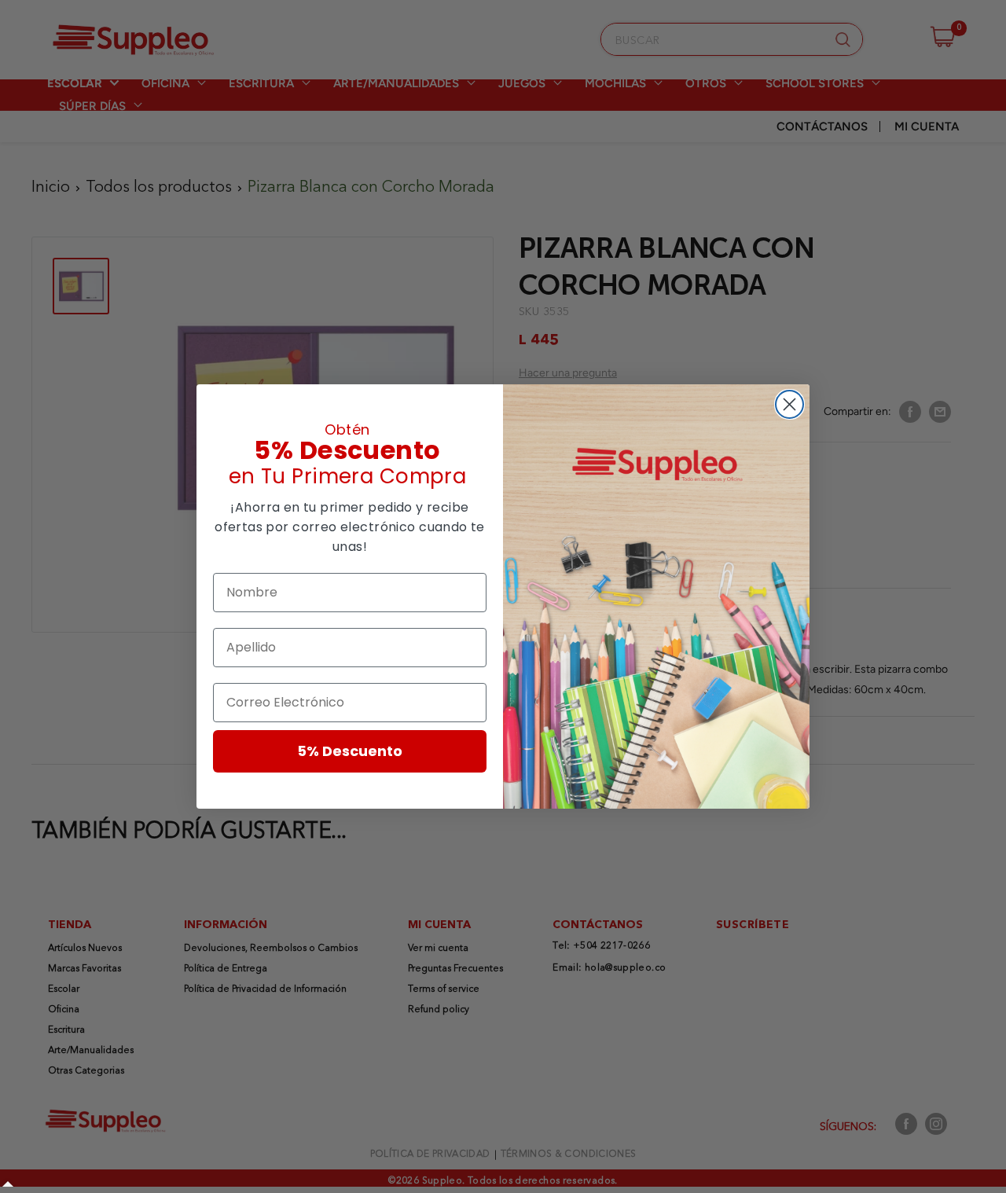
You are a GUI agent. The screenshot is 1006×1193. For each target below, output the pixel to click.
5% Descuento (349, 751)
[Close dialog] (789, 404)
